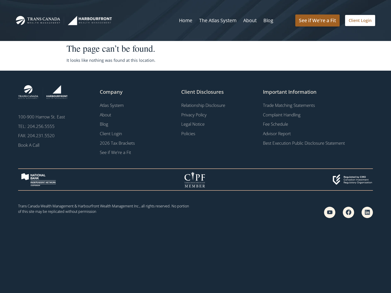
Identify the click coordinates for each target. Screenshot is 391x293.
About (250, 20)
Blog (268, 20)
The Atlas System (217, 20)
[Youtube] (329, 212)
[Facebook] (348, 212)
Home (185, 20)
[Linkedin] (367, 212)
